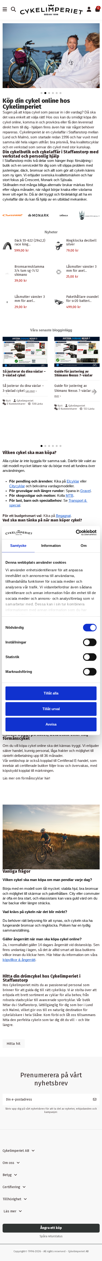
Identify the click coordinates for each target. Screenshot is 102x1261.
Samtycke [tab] (18, 546)
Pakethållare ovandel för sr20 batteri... (82, 299)
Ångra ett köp (51, 1228)
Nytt (8, 400)
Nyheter (51, 232)
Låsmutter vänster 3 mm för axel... (81, 269)
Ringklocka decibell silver (81, 243)
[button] (41, 93)
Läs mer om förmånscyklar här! (26, 778)
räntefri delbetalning (17, 756)
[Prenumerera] (95, 1099)
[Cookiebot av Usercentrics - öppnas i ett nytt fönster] (76, 533)
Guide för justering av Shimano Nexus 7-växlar (73, 374)
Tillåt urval (51, 709)
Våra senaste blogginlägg (51, 330)
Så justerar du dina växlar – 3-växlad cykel (24, 374)
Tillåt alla (51, 693)
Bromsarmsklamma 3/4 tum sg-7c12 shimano (29, 271)
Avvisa (51, 724)
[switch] (90, 642)
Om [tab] (84, 546)
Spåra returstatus (51, 1236)
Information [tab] (51, 546)
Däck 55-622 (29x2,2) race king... (29, 243)
